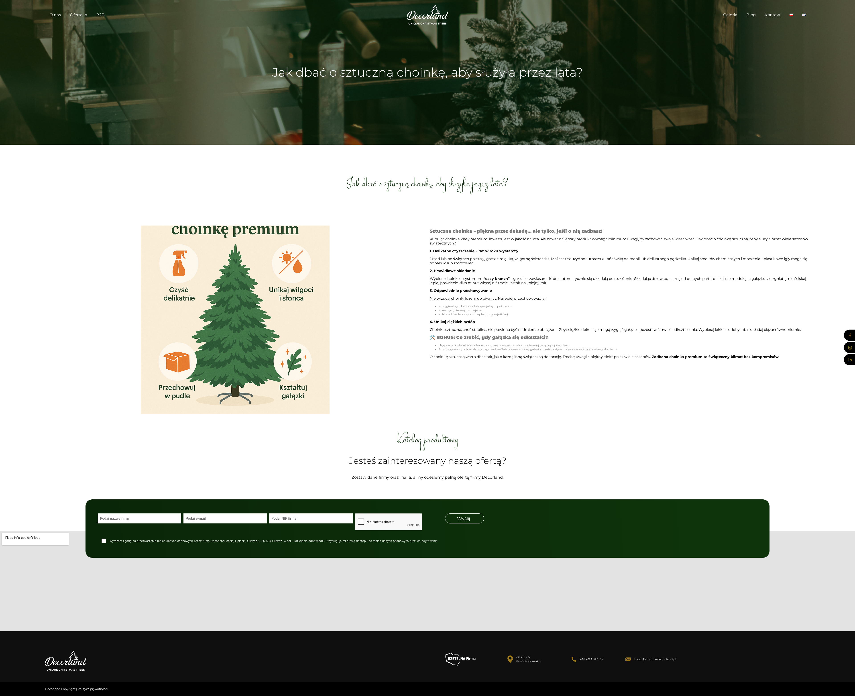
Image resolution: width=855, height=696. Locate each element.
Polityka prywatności (93, 689)
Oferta (76, 14)
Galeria (730, 14)
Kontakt (773, 14)
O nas (55, 14)
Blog (751, 14)
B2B (100, 14)
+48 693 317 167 (591, 659)
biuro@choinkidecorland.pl (655, 659)
